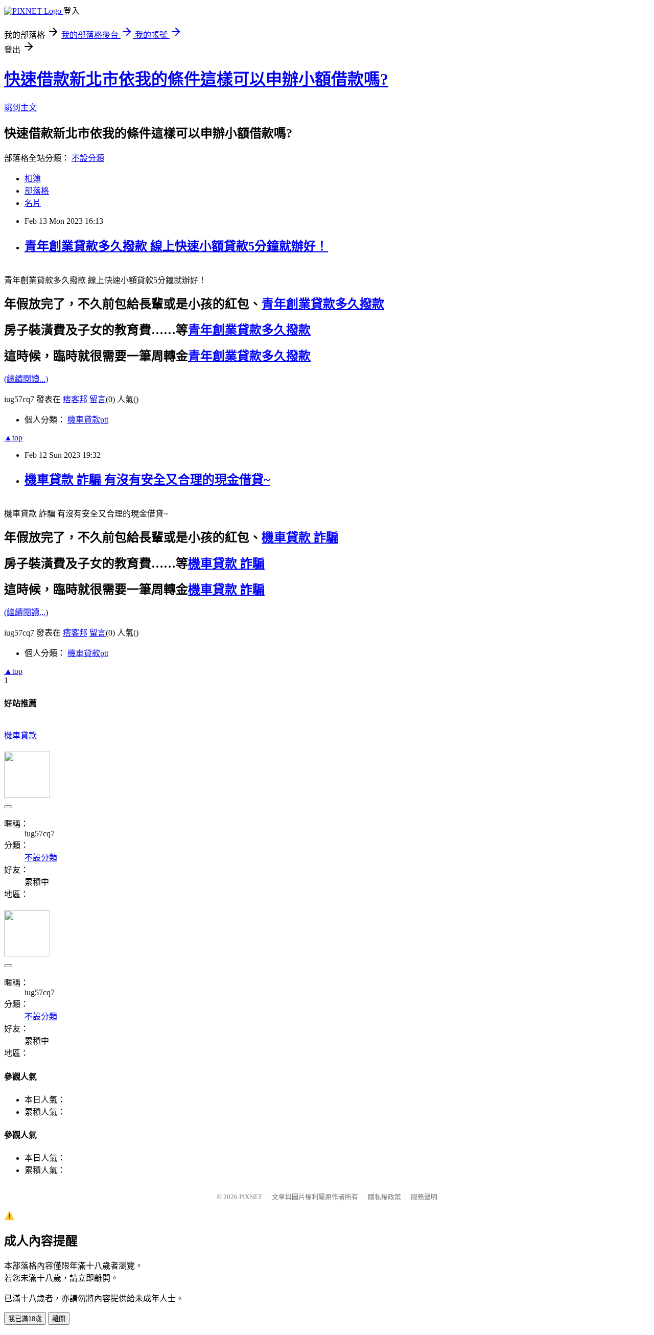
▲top (13, 437)
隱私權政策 (384, 1197)
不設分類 (88, 158)
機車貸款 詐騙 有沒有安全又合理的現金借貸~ (147, 479)
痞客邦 (75, 399)
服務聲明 (424, 1197)
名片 (33, 203)
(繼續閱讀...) (26, 378)
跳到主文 (20, 107)
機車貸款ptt (87, 419)
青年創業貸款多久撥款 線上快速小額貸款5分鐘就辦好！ (176, 246)
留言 (97, 399)
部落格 (37, 190)
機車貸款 (20, 735)
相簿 (33, 178)
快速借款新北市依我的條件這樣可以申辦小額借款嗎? (196, 79)
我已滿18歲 (25, 1319)
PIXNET (250, 1197)
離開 (58, 1319)
